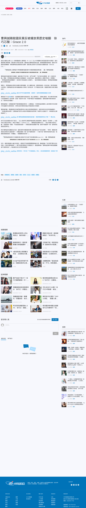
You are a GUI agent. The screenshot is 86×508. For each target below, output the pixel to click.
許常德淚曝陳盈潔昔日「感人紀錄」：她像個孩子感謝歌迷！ (64, 341)
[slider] (19, 56)
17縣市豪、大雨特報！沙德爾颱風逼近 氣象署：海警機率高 (64, 84)
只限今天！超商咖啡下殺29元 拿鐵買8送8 (64, 147)
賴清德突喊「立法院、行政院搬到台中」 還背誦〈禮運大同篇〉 (64, 123)
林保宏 (31, 49)
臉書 (10, 96)
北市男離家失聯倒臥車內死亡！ (64, 92)
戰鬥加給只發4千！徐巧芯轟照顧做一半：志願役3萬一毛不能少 (6, 280)
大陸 (58, 8)
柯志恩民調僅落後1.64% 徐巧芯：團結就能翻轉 (6, 308)
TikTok (78, 485)
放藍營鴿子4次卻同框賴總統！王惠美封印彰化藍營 (36, 254)
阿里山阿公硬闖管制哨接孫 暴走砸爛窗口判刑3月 (64, 253)
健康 (17, 502)
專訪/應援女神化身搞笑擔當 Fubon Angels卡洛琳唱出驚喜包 (64, 404)
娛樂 (42, 8)
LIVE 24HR (10, 8)
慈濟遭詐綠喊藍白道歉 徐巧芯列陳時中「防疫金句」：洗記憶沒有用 (36, 308)
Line (76, 485)
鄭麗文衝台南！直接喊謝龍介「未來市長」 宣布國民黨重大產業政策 (36, 236)
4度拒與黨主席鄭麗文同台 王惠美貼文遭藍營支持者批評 (6, 254)
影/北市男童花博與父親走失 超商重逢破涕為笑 (64, 277)
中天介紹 (41, 497)
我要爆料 (53, 502)
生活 (50, 8)
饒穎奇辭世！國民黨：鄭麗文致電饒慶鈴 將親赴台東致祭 (6, 245)
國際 (54, 8)
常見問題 (53, 498)
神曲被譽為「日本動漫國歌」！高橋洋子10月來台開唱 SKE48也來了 (64, 396)
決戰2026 (19, 8)
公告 (52, 497)
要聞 (33, 8)
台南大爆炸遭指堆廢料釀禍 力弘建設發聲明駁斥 (64, 214)
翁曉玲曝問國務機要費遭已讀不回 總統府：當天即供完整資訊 (64, 53)
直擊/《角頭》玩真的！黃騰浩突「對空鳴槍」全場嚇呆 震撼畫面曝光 (64, 349)
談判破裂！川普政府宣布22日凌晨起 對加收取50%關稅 (64, 131)
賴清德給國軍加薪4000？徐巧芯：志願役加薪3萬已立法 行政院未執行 (36, 280)
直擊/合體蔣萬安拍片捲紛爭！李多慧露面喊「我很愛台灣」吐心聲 (64, 333)
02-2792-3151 (72, 504)
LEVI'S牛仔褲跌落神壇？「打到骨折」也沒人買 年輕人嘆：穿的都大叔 (64, 107)
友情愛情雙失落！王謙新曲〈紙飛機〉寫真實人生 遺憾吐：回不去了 (64, 373)
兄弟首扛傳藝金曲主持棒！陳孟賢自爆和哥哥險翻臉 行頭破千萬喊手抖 (64, 357)
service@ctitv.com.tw (74, 506)
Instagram (74, 485)
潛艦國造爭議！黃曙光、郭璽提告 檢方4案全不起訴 (6, 299)
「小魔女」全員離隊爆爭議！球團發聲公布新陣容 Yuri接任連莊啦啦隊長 (64, 380)
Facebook (71, 485)
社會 (37, 8)
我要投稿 (53, 504)
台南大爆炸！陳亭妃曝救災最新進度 (64, 222)
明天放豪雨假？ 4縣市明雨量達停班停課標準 (64, 45)
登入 (78, 8)
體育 (46, 8)
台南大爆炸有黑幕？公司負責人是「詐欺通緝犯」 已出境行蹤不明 (64, 245)
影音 (62, 8)
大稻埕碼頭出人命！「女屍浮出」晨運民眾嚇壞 (64, 76)
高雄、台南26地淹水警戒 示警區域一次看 (64, 139)
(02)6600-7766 (70, 500)
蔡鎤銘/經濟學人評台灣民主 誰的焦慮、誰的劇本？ (6, 236)
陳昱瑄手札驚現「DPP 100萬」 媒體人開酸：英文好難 (36, 299)
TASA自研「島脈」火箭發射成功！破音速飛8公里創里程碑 (64, 60)
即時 (25, 8)
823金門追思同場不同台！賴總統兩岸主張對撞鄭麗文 (6, 263)
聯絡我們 (53, 500)
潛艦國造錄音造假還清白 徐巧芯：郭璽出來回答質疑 (6, 290)
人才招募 (41, 498)
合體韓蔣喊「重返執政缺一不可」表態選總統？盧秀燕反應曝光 (36, 263)
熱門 (29, 8)
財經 (17, 504)
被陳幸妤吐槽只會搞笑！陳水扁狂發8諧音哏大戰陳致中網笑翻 (64, 115)
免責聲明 (41, 504)
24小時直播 (29, 497)
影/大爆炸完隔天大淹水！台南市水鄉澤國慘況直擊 (64, 100)
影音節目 (28, 498)
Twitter (69, 485)
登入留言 (55, 319)
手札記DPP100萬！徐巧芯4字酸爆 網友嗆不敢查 (36, 290)
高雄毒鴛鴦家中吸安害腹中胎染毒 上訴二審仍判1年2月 (64, 269)
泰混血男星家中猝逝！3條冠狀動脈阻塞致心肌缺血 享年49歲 (64, 388)
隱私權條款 (41, 502)
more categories (71, 8)
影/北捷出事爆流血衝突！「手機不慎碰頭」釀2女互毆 (64, 230)
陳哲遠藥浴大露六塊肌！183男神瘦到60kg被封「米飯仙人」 (64, 365)
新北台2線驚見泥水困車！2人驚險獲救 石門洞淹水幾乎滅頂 (64, 261)
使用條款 (41, 500)
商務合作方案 (42, 506)
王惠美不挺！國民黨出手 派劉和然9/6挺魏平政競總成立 (36, 245)
